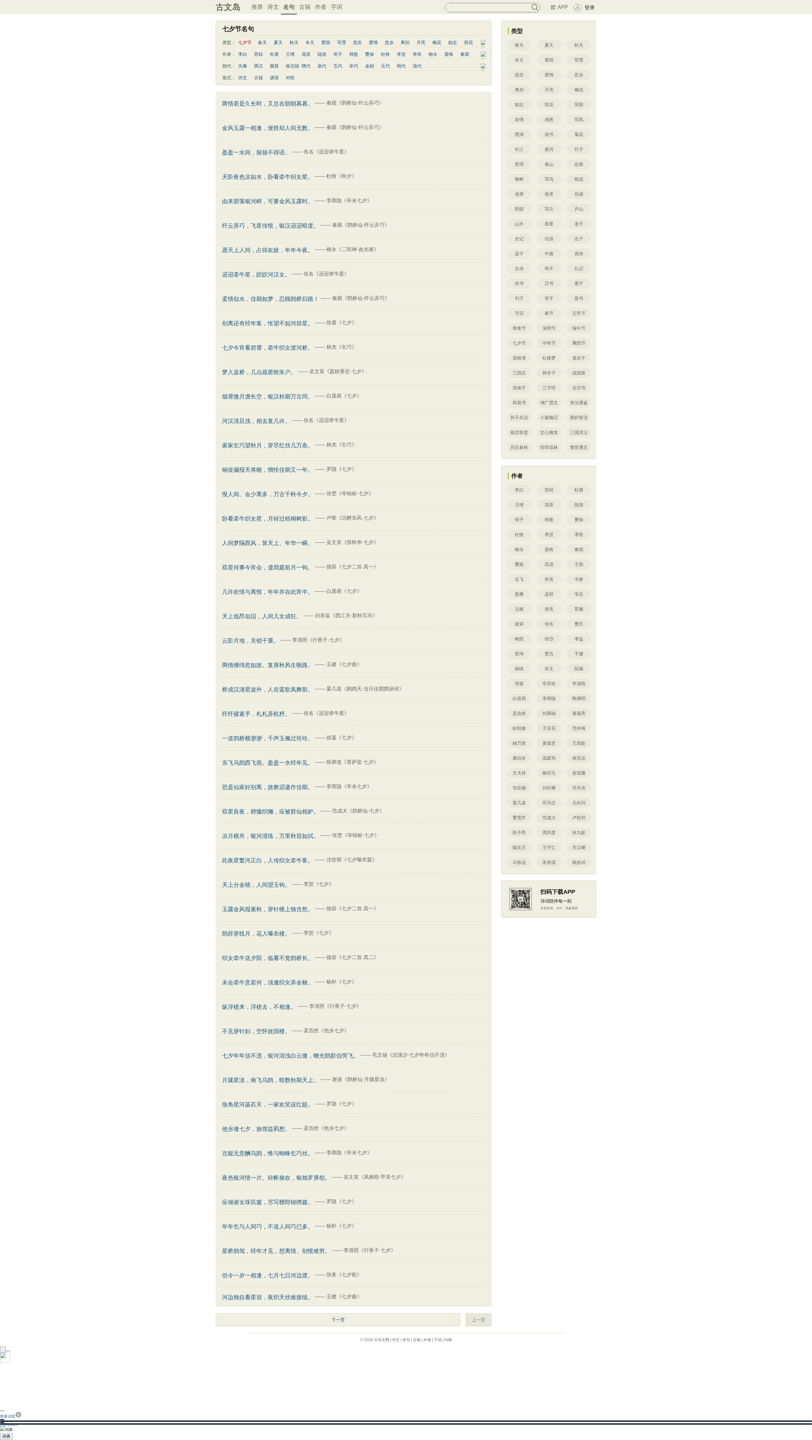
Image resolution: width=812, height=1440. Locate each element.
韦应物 (519, 787)
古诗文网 (381, 1340)
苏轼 (258, 54)
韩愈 (353, 54)
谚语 (274, 77)
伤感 (578, 194)
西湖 (519, 134)
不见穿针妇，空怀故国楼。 (256, 1031)
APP (563, 7)
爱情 (373, 42)
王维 (290, 54)
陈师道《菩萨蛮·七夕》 (352, 762)
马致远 (519, 862)
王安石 (549, 728)
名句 (289, 7)
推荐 (257, 7)
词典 (6, 1436)
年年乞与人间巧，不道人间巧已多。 (267, 1226)
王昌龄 (579, 743)
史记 (519, 238)
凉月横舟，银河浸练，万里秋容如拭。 (270, 836)
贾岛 (549, 653)
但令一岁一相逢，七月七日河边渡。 (267, 1275)
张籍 (519, 683)
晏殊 (448, 54)
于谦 (578, 653)
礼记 (578, 268)
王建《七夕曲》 (344, 664)
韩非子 (549, 372)
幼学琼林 (549, 447)
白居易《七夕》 (344, 396)
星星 (549, 223)
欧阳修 (519, 728)
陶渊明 (579, 698)
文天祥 (519, 772)
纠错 (448, 1340)
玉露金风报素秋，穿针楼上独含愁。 (267, 909)
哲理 (519, 164)
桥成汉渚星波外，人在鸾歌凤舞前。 (267, 689)
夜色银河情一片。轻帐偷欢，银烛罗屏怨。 (276, 1178)
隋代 (306, 65)
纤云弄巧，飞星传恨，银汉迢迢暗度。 (270, 226)
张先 (549, 623)
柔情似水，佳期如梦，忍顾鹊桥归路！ (270, 299)
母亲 (549, 194)
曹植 (519, 564)
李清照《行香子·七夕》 (318, 640)
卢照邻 (579, 817)
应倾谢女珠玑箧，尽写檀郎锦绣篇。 (267, 1202)
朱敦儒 (549, 862)
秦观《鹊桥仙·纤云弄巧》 (355, 103)
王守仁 (549, 847)
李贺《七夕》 (319, 884)
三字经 (549, 387)
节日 (519, 313)
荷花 (468, 42)
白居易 (519, 698)
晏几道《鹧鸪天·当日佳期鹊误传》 (365, 688)
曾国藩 (579, 772)
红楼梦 (549, 357)
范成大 (549, 817)
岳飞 (519, 579)
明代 (401, 65)
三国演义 (579, 432)
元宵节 (579, 313)
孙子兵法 (519, 417)
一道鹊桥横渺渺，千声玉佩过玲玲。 (267, 738)
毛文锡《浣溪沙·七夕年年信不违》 (411, 1055)
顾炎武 (579, 862)
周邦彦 (549, 832)
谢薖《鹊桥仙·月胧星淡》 (361, 1079)
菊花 (578, 134)
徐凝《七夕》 (341, 322)
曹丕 (578, 623)
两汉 (258, 65)
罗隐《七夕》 (341, 469)
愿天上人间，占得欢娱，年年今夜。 (267, 250)
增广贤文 (549, 402)
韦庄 (578, 594)
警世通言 (579, 447)
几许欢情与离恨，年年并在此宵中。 (267, 592)
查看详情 (7, 1416)
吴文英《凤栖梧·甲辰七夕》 (375, 1177)
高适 (549, 564)
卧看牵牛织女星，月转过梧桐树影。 (267, 519)
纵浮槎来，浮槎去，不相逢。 (259, 1007)
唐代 (322, 65)
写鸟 (549, 179)
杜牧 (385, 54)
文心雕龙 (549, 432)
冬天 (309, 42)
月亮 (420, 42)
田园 (519, 208)
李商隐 (549, 698)
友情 (519, 119)
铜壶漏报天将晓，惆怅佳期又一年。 (267, 470)
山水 (519, 223)
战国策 (579, 372)
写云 (549, 208)
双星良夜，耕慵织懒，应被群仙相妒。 (270, 811)
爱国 (325, 42)
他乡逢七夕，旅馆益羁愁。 (256, 1129)
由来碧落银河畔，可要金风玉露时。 (267, 201)
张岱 (549, 638)
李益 (578, 638)
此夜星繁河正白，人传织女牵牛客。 (267, 860)
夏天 (278, 42)
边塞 (578, 164)
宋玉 (549, 668)
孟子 (519, 253)
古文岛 (228, 7)
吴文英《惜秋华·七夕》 (352, 542)
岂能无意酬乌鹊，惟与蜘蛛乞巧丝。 (267, 1153)
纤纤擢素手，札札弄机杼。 (256, 714)
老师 (519, 194)
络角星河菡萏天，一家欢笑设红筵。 (267, 1104)
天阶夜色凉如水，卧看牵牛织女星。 (267, 177)
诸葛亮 (579, 713)
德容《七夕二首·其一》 (352, 566)
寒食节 (519, 328)
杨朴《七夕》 (341, 981)
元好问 (579, 802)
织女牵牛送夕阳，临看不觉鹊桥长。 (267, 958)
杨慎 (519, 668)
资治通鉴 (579, 402)
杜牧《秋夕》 (341, 176)
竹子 (578, 149)
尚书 (519, 283)
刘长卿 (549, 787)
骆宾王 (519, 847)
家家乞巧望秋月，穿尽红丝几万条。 (267, 445)
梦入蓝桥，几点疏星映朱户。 (259, 372)
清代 (417, 65)
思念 (357, 42)
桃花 (578, 179)
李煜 (417, 54)
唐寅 (519, 623)
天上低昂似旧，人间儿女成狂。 (262, 616)
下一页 (338, 1319)
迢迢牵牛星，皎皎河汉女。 (256, 274)
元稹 (519, 609)
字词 (336, 7)
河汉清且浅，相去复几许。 (256, 421)
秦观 (464, 54)
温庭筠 (549, 758)
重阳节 (579, 343)
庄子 (578, 238)
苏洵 (519, 653)
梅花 (436, 42)
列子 (519, 298)
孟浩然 (519, 713)
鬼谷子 (579, 357)
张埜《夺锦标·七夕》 (350, 493)
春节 (549, 313)
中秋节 (549, 343)
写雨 (578, 104)
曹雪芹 (519, 817)
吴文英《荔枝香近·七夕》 (338, 371)
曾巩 (549, 609)
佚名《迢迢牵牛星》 (326, 151)
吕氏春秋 (519, 447)
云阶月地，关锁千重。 (250, 641)
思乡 (389, 42)
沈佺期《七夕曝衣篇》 (351, 859)
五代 (337, 65)
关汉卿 (579, 847)
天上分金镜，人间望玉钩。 (256, 885)
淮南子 (519, 387)
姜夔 (519, 594)
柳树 (519, 179)
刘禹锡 (549, 713)
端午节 (579, 328)
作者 (320, 7)
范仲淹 (579, 728)
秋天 (294, 42)
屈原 (306, 54)
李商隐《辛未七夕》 (349, 200)
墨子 (578, 283)
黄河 (549, 149)
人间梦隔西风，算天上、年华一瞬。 (267, 543)
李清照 (579, 683)
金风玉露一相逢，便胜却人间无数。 (267, 128)
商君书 (519, 402)
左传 (519, 268)
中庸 (549, 253)
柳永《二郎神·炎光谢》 (352, 249)
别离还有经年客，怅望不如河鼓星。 (267, 323)
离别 (405, 42)
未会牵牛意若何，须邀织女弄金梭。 (267, 982)
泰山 (549, 164)
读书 (549, 134)
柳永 (433, 54)
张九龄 (579, 832)
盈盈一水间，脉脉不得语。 (256, 152)
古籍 (305, 7)
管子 (549, 298)
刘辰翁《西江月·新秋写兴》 (346, 615)
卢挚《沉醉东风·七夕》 (352, 518)
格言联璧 (519, 432)
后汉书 (579, 387)
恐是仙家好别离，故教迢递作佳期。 (267, 787)
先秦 (242, 65)
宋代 (353, 65)
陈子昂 (519, 832)
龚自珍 (519, 758)
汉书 (549, 283)
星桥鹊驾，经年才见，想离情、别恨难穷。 (276, 1251)
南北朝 (292, 65)
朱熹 (549, 579)
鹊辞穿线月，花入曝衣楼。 (256, 934)
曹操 (369, 54)
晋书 (578, 298)
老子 (578, 223)
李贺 (401, 54)
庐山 (578, 208)
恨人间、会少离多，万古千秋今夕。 (267, 494)
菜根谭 (519, 357)
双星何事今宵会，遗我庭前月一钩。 (267, 567)
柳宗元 (549, 772)
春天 (262, 42)
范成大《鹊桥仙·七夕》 (358, 811)
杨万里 (519, 743)
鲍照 (519, 638)
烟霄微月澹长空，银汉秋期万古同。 (267, 396)
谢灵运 (579, 758)
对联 (290, 77)
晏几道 (519, 802)
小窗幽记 (549, 417)
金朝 (369, 65)
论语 (549, 238)
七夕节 (519, 343)
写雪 (341, 42)
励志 (452, 42)
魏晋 (274, 65)
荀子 (337, 54)
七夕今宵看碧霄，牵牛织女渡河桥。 (267, 348)
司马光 (579, 787)
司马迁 (549, 802)
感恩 (549, 119)
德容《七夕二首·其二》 (352, 957)
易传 (578, 253)
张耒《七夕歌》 (344, 1274)
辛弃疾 (549, 683)
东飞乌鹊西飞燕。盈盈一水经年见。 (267, 763)
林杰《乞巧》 (341, 347)
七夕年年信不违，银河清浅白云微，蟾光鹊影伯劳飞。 (290, 1056)
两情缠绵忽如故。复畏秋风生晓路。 (267, 665)
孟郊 (549, 594)
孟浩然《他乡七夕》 (326, 1030)
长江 (519, 149)
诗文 (273, 7)
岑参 (578, 579)
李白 (242, 54)
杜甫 (274, 54)
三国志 (519, 372)
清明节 (549, 328)
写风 (578, 119)
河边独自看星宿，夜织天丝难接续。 (267, 1297)
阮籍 (578, 668)
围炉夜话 (579, 417)
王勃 (578, 564)
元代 (385, 65)
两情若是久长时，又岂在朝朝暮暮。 (267, 104)
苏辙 (578, 609)
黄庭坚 (549, 743)
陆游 (322, 54)
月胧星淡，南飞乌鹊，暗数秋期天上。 (270, 1080)
